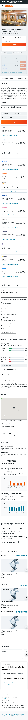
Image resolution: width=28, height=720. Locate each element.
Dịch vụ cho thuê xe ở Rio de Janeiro (11, 683)
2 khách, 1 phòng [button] (7, 41)
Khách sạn (11, 714)
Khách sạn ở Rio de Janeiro (9, 684)
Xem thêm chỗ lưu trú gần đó (21, 556)
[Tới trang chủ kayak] (9, 6)
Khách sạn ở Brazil (7, 715)
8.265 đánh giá (13, 31)
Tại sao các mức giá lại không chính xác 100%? (13, 707)
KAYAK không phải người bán (9, 702)
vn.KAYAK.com (4, 714)
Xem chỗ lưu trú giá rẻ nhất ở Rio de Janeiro (21, 584)
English (14, 2)
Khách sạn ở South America (19, 714)
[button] (26, 1)
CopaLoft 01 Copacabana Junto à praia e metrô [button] (11, 573)
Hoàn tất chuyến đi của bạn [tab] (9, 673)
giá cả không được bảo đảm (7, 698)
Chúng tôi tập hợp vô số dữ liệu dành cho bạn (13, 705)
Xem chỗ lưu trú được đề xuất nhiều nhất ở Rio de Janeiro (21, 613)
